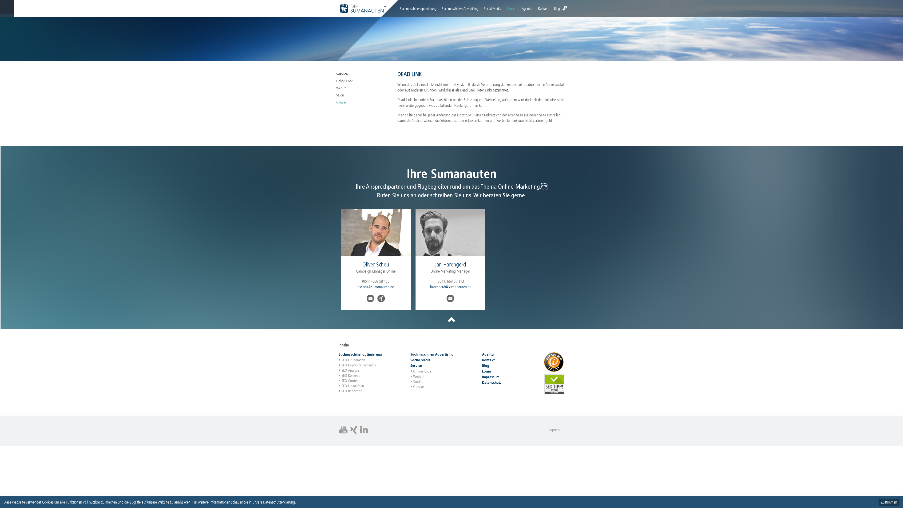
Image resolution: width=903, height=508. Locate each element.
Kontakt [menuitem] (543, 8)
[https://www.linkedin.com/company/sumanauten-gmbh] (364, 433)
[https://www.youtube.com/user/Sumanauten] (343, 433)
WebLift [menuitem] (341, 88)
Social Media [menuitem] (492, 8)
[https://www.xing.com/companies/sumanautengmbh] (353, 433)
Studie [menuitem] (340, 95)
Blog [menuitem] (557, 8)
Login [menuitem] (564, 8)
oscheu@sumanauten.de (376, 287)
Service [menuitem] (511, 8)
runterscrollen (451, 320)
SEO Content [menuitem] (350, 380)
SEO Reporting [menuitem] (351, 391)
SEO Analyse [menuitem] (350, 370)
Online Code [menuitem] (344, 81)
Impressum (556, 429)
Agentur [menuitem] (527, 8)
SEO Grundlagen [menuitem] (353, 360)
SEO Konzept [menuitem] (350, 375)
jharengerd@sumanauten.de (450, 287)
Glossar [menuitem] (341, 102)
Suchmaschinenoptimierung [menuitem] (418, 8)
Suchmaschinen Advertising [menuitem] (460, 8)
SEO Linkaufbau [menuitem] (352, 386)
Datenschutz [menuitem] (492, 382)
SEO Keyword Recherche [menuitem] (358, 365)
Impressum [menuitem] (490, 377)
